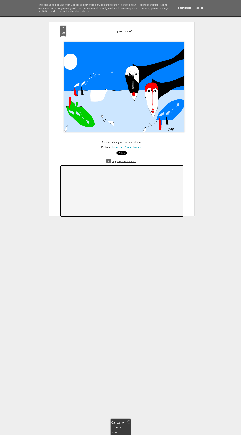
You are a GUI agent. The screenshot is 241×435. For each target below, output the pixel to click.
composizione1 (122, 31)
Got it (199, 8)
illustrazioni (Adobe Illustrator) (127, 147)
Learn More (184, 8)
